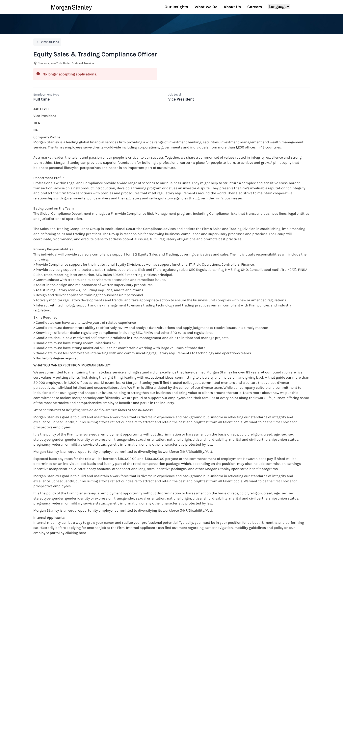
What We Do (206, 7)
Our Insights (176, 7)
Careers (254, 7)
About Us (232, 7)
